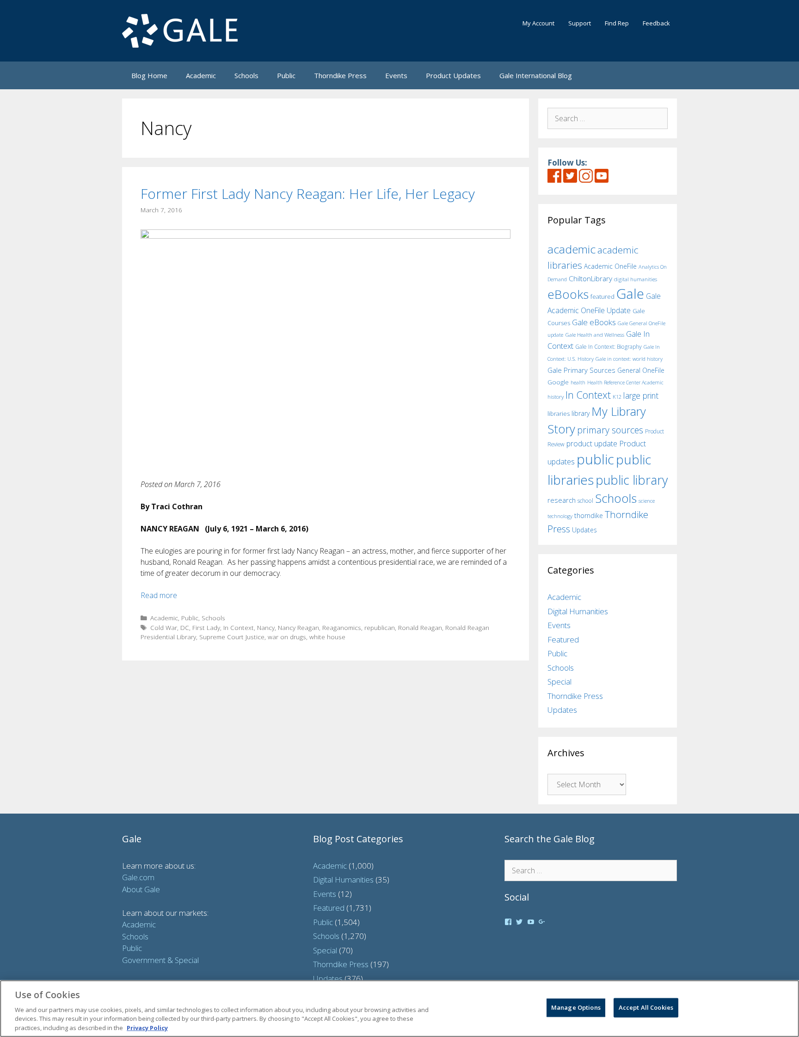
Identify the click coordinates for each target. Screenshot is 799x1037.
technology (559, 515)
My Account (538, 23)
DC (184, 627)
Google (558, 382)
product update (591, 443)
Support (579, 23)
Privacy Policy (147, 1027)
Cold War (163, 627)
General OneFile (640, 370)
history (555, 396)
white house (327, 636)
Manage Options (576, 1007)
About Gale (141, 889)
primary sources (610, 430)
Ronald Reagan (420, 627)
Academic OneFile (610, 266)
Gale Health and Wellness (594, 334)
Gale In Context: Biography (608, 347)
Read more (159, 595)
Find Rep (617, 23)
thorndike (588, 515)
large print (640, 395)
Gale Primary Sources (581, 370)
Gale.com (138, 877)
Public (286, 75)
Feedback (656, 23)
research (561, 500)
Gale (630, 293)
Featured (563, 639)
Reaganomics (341, 627)
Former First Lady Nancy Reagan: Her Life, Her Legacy (308, 193)
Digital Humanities (577, 611)
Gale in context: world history (629, 358)
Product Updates (453, 75)
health (578, 382)
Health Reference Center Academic (625, 382)
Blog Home (149, 75)
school (585, 501)
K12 (617, 396)
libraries (558, 413)
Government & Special (160, 960)
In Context (238, 627)
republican (379, 627)
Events (396, 75)
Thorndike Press (340, 75)
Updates (584, 529)
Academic (201, 75)
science (647, 500)
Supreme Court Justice (231, 636)
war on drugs (287, 636)
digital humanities (635, 279)
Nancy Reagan (298, 627)
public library (632, 479)
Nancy (266, 627)
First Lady (206, 627)
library (581, 413)
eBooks (568, 294)
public (595, 459)
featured (602, 296)
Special (559, 681)
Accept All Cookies (646, 1007)
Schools (246, 75)
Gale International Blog (535, 75)
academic (571, 249)
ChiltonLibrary (590, 279)
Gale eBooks (594, 322)
